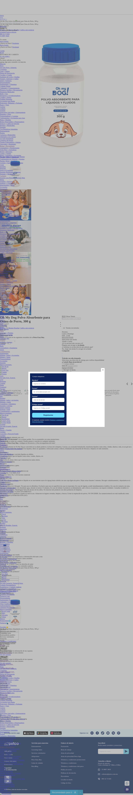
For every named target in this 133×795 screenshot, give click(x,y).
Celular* (35, 396)
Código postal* (37, 404)
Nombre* (35, 380)
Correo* (34, 388)
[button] (103, 370)
